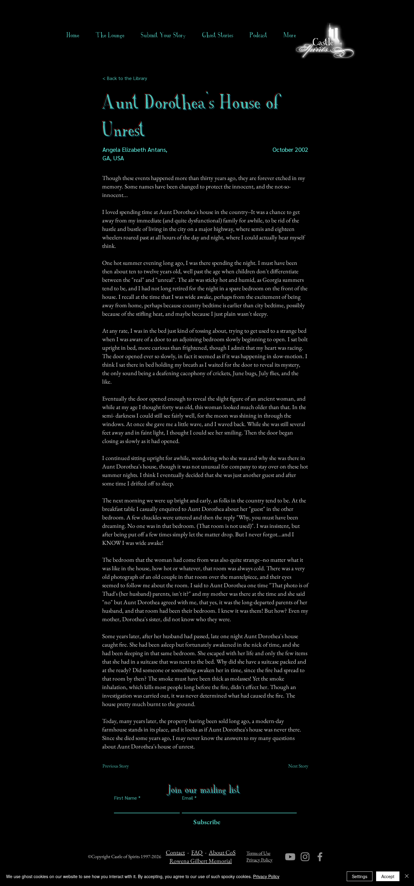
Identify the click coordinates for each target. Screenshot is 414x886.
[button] (218, 35)
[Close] (406, 876)
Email (187, 797)
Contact (175, 852)
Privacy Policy (259, 860)
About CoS (222, 852)
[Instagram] (305, 857)
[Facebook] (320, 857)
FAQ (196, 852)
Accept (387, 876)
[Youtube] (290, 857)
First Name (125, 797)
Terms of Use (258, 853)
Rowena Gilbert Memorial (200, 861)
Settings (359, 876)
